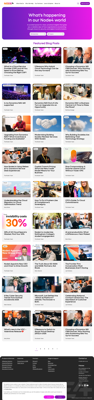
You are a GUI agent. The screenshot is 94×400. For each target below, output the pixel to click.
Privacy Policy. (8, 389)
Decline (60, 397)
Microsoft (35, 361)
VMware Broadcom (37, 369)
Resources (50, 363)
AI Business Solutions (7, 361)
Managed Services (6, 367)
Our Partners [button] (39, 3)
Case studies (51, 369)
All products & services (7, 369)
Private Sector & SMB (22, 361)
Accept (49, 397)
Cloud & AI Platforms (7, 363)
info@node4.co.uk (83, 361)
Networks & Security (7, 365)
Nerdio (34, 367)
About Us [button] (57, 3)
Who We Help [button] (29, 3)
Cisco (34, 365)
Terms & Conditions (83, 381)
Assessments (51, 371)
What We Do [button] (20, 3)
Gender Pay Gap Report (85, 375)
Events (49, 367)
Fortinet (35, 363)
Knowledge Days (52, 365)
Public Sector (20, 363)
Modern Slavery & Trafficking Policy (83, 378)
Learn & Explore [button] (48, 3)
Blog (49, 361)
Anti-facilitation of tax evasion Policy (84, 369)
